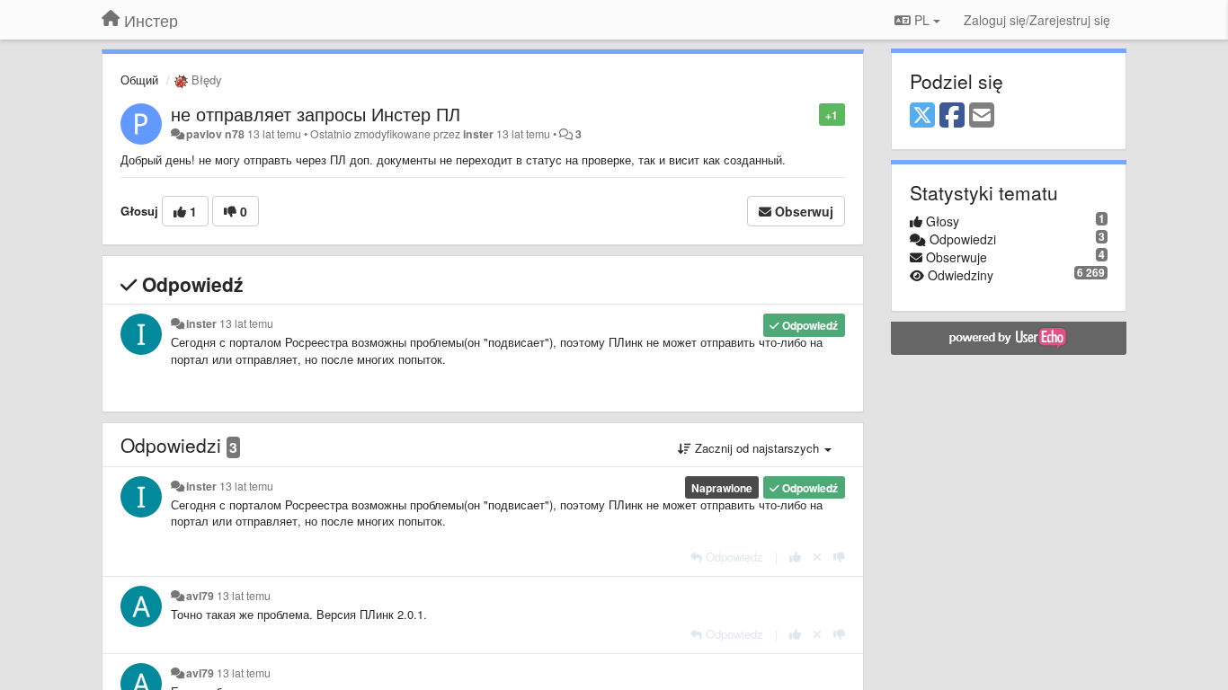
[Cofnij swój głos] (817, 556)
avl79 (200, 596)
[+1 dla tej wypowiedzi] (795, 556)
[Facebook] (952, 116)
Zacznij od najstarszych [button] (757, 447)
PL (922, 20)
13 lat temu (246, 323)
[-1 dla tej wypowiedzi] (839, 556)
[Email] (981, 116)
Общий (139, 79)
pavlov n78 (215, 134)
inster (478, 134)
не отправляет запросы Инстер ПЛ (315, 114)
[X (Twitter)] (922, 116)
